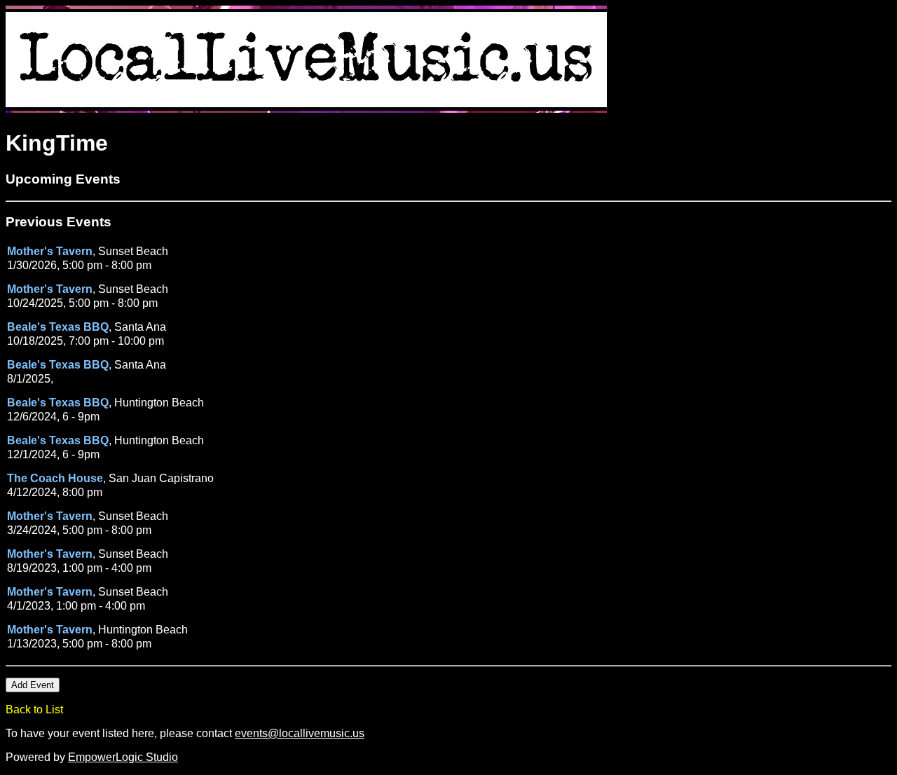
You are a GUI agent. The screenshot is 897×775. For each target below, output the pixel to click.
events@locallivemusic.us (299, 733)
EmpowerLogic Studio (123, 757)
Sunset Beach (133, 251)
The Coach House (55, 478)
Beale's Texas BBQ (58, 327)
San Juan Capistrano (161, 478)
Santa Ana (140, 327)
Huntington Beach (159, 403)
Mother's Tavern (50, 251)
